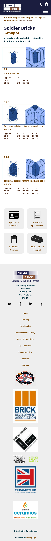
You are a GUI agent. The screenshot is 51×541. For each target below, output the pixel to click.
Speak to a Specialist (14, 224)
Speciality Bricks (29, 17)
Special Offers (25, 346)
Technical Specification (37, 224)
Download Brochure (13, 248)
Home (25, 313)
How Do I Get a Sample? (37, 248)
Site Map (25, 320)
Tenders (25, 359)
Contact (25, 365)
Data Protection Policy (25, 333)
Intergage (31, 537)
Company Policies (25, 352)
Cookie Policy (25, 326)
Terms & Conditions (25, 339)
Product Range (11, 17)
